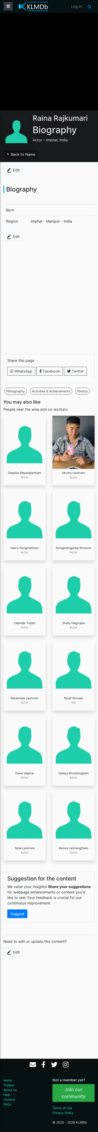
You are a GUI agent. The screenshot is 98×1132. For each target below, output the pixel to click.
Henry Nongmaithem (24, 548)
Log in (76, 6)
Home (7, 1080)
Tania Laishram (24, 848)
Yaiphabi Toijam (24, 623)
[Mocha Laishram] (73, 442)
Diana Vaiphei (24, 773)
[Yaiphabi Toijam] (24, 592)
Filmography (15, 391)
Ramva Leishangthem (73, 848)
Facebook (51, 371)
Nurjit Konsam (73, 698)
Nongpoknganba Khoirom (73, 548)
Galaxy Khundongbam (74, 773)
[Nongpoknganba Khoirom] (73, 517)
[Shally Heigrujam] (73, 592)
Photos (82, 391)
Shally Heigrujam (73, 623)
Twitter (77, 371)
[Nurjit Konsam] (73, 667)
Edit (16, 170)
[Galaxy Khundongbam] (73, 742)
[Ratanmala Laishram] (24, 667)
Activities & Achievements (51, 391)
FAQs (7, 1104)
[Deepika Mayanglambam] (24, 442)
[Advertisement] (49, 61)
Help (6, 1095)
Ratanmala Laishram (24, 698)
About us (10, 1090)
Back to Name (22, 154)
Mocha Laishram (73, 473)
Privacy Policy (62, 1113)
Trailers (8, 1085)
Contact (9, 1099)
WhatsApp (22, 371)
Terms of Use (62, 1108)
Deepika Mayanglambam (24, 473)
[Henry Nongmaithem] (24, 517)
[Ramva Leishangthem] (73, 817)
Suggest (17, 913)
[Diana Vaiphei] (24, 742)
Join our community (73, 1093)
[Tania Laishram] (24, 817)
